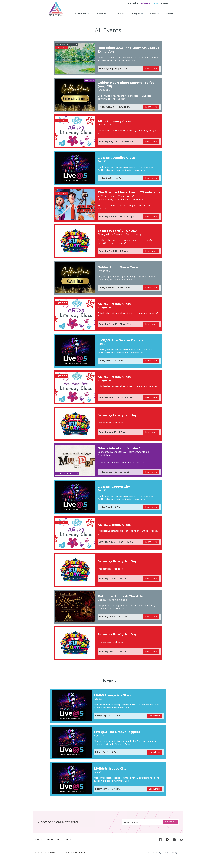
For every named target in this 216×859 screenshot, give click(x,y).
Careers (39, 839)
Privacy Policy (177, 852)
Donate (68, 839)
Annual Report (53, 839)
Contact (169, 14)
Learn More (151, 68)
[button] (82, 14)
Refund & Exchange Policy (156, 852)
